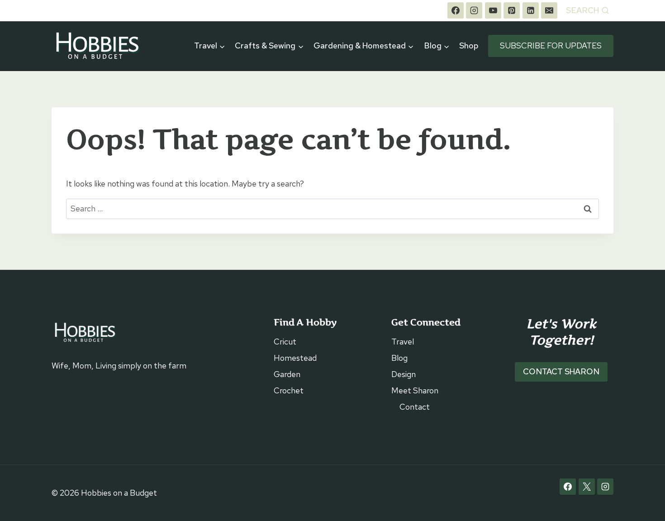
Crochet (289, 390)
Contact (414, 407)
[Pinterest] (512, 10)
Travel (402, 341)
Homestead (295, 358)
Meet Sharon (414, 390)
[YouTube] (493, 10)
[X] (587, 486)
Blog (399, 358)
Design (403, 374)
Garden (287, 374)
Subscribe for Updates (551, 45)
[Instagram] (474, 10)
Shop (469, 45)
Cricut (285, 341)
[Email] (549, 10)
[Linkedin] (530, 10)
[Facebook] (455, 10)
